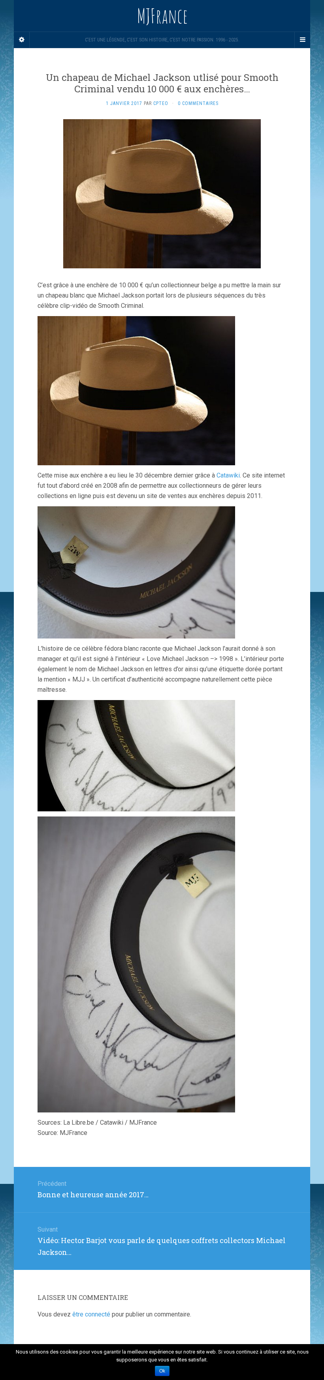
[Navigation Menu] (302, 40)
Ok (162, 1371)
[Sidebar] (22, 40)
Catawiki (228, 475)
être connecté (91, 1314)
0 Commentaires (198, 103)
